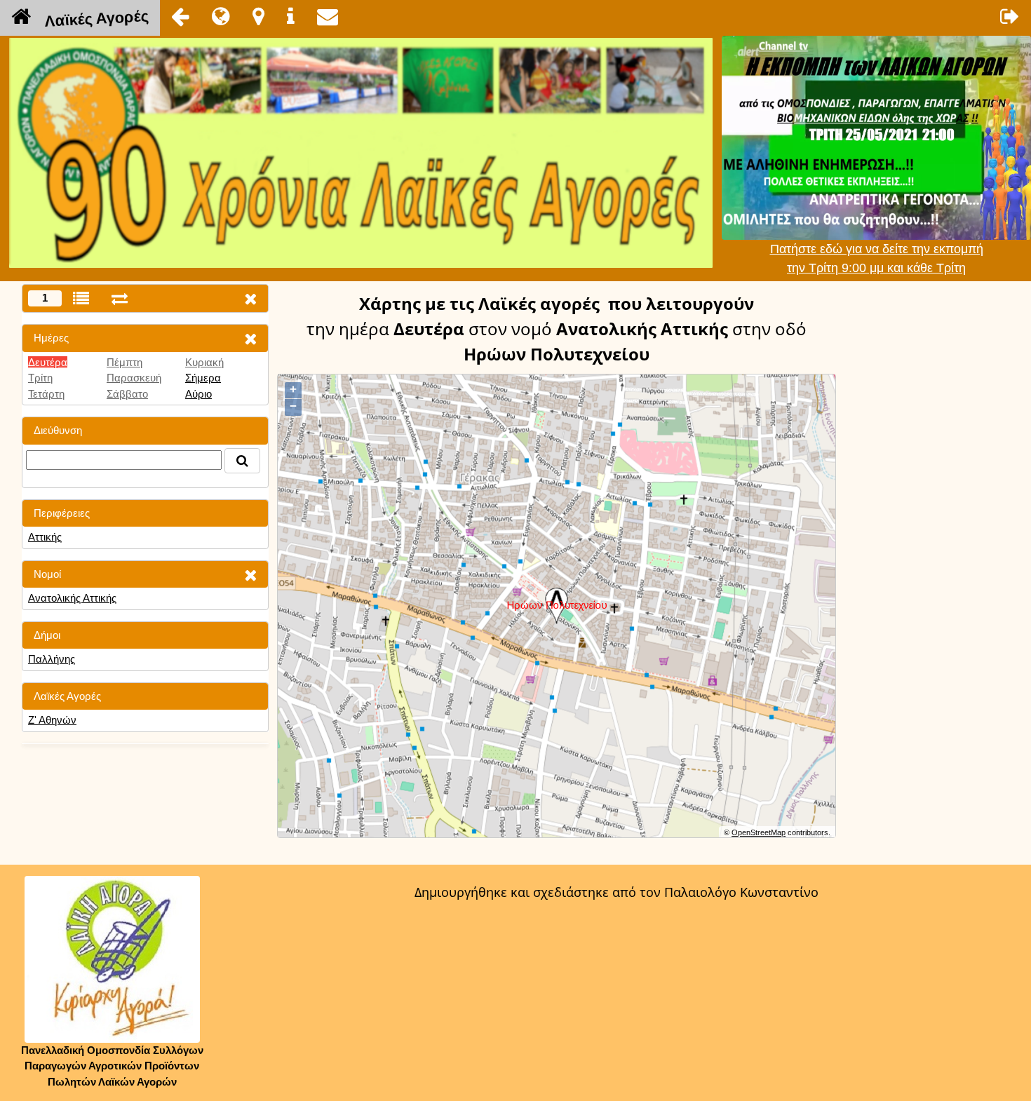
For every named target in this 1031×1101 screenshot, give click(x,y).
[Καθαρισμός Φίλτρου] (250, 338)
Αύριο (198, 394)
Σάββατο (127, 394)
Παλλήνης (51, 659)
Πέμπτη (124, 362)
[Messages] (327, 16)
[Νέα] (221, 16)
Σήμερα (203, 378)
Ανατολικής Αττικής (72, 598)
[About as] (291, 16)
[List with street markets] (81, 298)
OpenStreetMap (759, 832)
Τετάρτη (46, 394)
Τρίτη (40, 378)
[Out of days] (119, 298)
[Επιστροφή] (180, 16)
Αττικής (45, 537)
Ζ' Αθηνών (52, 720)
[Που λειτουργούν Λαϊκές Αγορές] (258, 16)
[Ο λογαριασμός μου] (1010, 16)
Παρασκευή (134, 378)
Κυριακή (204, 362)
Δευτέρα (47, 362)
